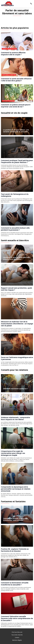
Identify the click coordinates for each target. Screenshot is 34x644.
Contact (17, 637)
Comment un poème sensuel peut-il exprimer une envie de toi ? (15, 106)
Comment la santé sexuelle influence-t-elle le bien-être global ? (16, 80)
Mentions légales (17, 640)
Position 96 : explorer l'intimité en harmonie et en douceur (15, 550)
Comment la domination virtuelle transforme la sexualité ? (14, 584)
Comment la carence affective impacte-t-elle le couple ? (13, 53)
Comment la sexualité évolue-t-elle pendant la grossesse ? (15, 229)
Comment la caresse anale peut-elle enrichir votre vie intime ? (16, 258)
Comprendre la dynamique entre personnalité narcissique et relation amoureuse (15, 489)
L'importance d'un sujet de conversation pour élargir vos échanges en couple (13, 453)
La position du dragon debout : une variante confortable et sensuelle (16, 131)
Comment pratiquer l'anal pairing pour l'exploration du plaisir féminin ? (17, 161)
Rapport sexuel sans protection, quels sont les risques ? (16, 289)
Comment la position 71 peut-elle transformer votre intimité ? (15, 519)
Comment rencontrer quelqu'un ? (15, 389)
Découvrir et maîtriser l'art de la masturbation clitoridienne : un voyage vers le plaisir (17, 324)
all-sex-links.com (17, 632)
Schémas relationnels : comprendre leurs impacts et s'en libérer (15, 418)
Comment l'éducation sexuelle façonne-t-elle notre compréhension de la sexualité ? (17, 618)
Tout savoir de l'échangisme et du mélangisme (14, 195)
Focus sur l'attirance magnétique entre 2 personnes (17, 358)
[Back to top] (29, 639)
